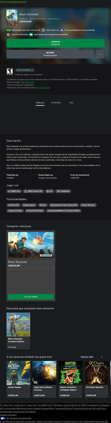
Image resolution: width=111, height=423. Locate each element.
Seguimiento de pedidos (24, 411)
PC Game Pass (6, 405)
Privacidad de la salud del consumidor (17, 421)
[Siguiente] (102, 357)
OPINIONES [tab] (56, 102)
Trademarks (88, 421)
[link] (18, 331)
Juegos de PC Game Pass (25, 405)
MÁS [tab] (71, 102)
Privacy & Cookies (61, 421)
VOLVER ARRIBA (31, 296)
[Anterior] (96, 357)
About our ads (101, 421)
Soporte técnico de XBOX (75, 405)
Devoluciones (6, 411)
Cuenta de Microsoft (63, 408)
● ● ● (100, 54)
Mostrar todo (87, 356)
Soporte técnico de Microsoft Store (90, 408)
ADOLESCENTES (23, 70)
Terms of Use (77, 421)
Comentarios (93, 405)
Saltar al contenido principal (13, 1)
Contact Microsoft (44, 421)
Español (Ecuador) (8, 414)
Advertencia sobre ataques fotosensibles (35, 408)
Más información (28, 82)
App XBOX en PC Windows (50, 405)
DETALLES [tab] (40, 102)
